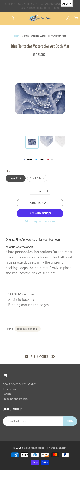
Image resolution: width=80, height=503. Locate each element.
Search (7, 393)
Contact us (9, 389)
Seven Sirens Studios (33, 447)
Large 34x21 (16, 178)
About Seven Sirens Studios (19, 384)
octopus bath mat (27, 328)
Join (69, 421)
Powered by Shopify (56, 447)
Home (17, 35)
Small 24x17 (37, 178)
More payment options (40, 221)
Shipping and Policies (16, 398)
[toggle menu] (4, 18)
